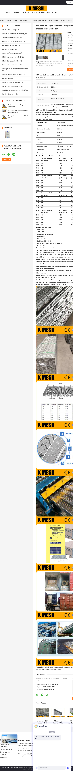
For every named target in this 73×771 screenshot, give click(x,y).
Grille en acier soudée (9, 45)
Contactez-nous (5, 752)
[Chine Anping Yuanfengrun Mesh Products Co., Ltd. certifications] (8, 134)
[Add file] (35, 768)
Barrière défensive (8, 94)
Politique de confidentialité (10, 767)
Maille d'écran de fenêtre (10, 61)
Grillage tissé (6, 78)
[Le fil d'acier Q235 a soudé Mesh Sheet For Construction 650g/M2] (42, 712)
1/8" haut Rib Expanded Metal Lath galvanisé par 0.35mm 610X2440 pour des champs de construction (49, 64)
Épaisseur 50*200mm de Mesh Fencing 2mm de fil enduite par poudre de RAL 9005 (30, 745)
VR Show (26, 12)
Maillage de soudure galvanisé (12, 74)
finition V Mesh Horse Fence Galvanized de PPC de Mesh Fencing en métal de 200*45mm (30, 750)
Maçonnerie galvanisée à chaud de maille (48, 669)
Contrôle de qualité (6, 749)
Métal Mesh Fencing (9, 30)
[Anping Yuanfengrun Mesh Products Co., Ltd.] (36, 8)
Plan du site (3, 757)
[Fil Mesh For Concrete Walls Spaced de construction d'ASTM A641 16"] (58, 712)
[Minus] (68, 726)
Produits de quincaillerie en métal (13, 90)
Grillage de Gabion (8, 49)
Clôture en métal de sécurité (12, 41)
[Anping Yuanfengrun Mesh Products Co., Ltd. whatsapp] (9, 154)
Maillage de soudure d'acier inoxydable (15, 69)
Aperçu (2, 20)
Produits (17, 12)
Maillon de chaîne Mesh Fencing (13, 34)
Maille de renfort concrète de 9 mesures (56, 667)
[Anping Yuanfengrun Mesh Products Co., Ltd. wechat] (14, 154)
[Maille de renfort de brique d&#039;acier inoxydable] (4, 106)
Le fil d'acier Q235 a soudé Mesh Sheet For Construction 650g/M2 (42, 722)
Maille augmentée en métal (11, 57)
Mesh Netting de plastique (11, 82)
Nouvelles (3, 755)
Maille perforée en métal (10, 53)
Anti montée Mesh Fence (10, 37)
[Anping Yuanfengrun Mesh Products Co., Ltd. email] (4, 154)
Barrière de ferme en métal (11, 86)
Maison (8, 12)
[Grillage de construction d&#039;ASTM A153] (4, 117)
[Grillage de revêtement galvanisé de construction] (4, 111)
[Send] (68, 768)
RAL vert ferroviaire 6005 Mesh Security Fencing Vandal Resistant (30, 755)
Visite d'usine (52, 12)
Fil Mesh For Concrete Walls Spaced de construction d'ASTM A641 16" (58, 722)
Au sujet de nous (38, 12)
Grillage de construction (20, 20)
